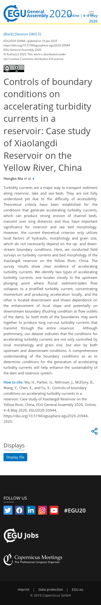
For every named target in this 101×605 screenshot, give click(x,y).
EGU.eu (77, 589)
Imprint (23, 589)
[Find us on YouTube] (54, 511)
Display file (15, 457)
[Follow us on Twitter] (8, 511)
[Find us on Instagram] (42, 511)
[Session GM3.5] (28, 34)
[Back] (9, 34)
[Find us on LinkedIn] (31, 511)
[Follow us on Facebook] (19, 511)
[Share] (94, 432)
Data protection (51, 589)
